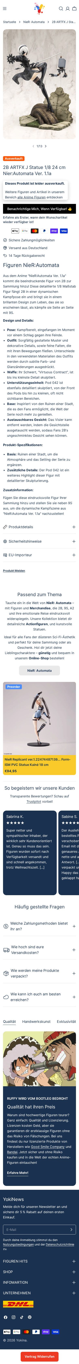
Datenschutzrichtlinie (60, 1244)
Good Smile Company (48, 1147)
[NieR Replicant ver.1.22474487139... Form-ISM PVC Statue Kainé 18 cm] (39, 718)
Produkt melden (14, 570)
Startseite (9, 22)
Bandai (12, 1152)
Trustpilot (34, 801)
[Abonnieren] (71, 1229)
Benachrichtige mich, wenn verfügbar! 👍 (39, 209)
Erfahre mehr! (17, 1173)
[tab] (9, 1022)
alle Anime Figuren (31, 197)
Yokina (21, 1340)
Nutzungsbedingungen (18, 1244)
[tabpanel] (39, 1108)
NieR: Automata (34, 22)
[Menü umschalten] (5, 8)
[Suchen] (61, 8)
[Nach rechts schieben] (45, 146)
